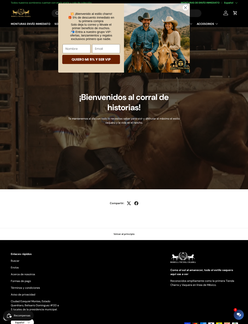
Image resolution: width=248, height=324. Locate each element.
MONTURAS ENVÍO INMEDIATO (30, 24)
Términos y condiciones (25, 288)
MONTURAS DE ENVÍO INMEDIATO (200, 2)
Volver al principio (124, 234)
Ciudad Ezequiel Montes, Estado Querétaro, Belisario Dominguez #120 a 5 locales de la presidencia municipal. (35, 305)
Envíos (15, 267)
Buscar (15, 261)
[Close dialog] (185, 8)
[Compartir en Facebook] (136, 203)
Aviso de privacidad (23, 294)
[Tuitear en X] (129, 203)
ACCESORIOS (205, 24)
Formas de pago (21, 281)
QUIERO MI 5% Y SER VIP (91, 59)
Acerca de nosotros (23, 274)
